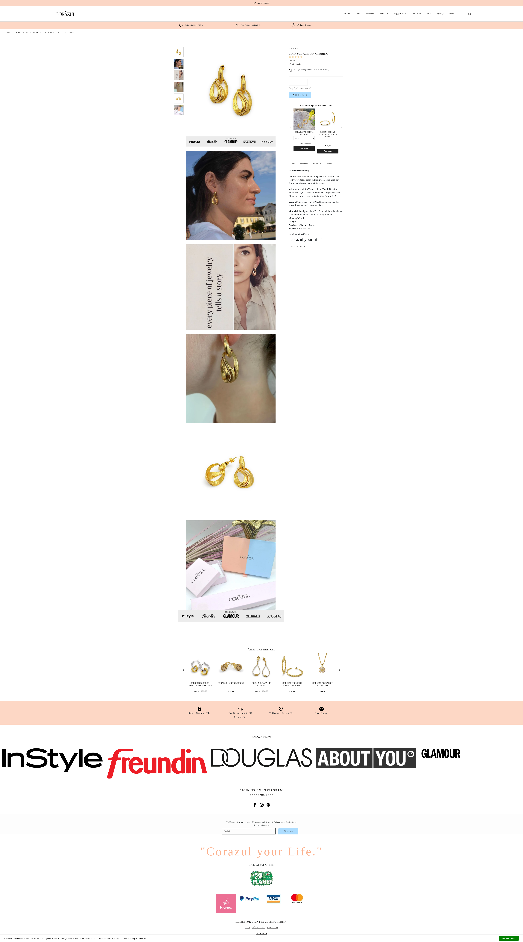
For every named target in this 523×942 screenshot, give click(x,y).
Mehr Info (143, 938)
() (469, 14)
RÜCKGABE (258, 927)
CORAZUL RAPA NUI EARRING (261, 684)
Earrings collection (29, 32)
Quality (440, 13)
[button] (296, 57)
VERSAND (272, 927)
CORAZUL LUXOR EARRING (231, 683)
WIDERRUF (261, 933)
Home (347, 13)
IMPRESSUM (260, 922)
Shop (357, 13)
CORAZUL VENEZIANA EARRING (304, 133)
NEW (428, 13)
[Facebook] (297, 246)
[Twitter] (301, 246)
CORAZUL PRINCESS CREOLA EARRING (292, 684)
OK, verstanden (509, 938)
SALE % (417, 13)
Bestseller (370, 13)
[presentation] (291, 127)
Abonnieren (288, 831)
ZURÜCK (293, 48)
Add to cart (304, 149)
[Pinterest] (304, 246)
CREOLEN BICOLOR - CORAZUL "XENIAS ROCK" (200, 684)
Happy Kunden (400, 13)
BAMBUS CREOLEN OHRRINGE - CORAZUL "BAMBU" (328, 134)
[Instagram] (261, 805)
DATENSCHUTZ (243, 922)
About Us (384, 13)
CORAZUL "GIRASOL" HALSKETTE (322, 684)
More (451, 13)
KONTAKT (282, 922)
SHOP (272, 922)
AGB (247, 927)
